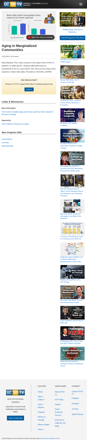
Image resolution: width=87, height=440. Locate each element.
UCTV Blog (59, 400)
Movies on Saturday (42, 418)
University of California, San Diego (60, 423)
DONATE (29, 89)
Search (40, 429)
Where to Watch (44, 425)
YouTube (75, 409)
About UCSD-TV (60, 393)
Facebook (75, 403)
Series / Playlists (41, 405)
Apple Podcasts (77, 414)
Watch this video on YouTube (40, 37)
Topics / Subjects (41, 398)
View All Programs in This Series (72, 38)
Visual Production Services (59, 412)
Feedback (75, 398)
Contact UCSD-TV (77, 392)
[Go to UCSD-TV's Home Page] (26, 4)
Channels (41, 412)
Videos (40, 392)
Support (58, 404)
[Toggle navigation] (81, 4)
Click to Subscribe (15, 418)
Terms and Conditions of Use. (51, 438)
